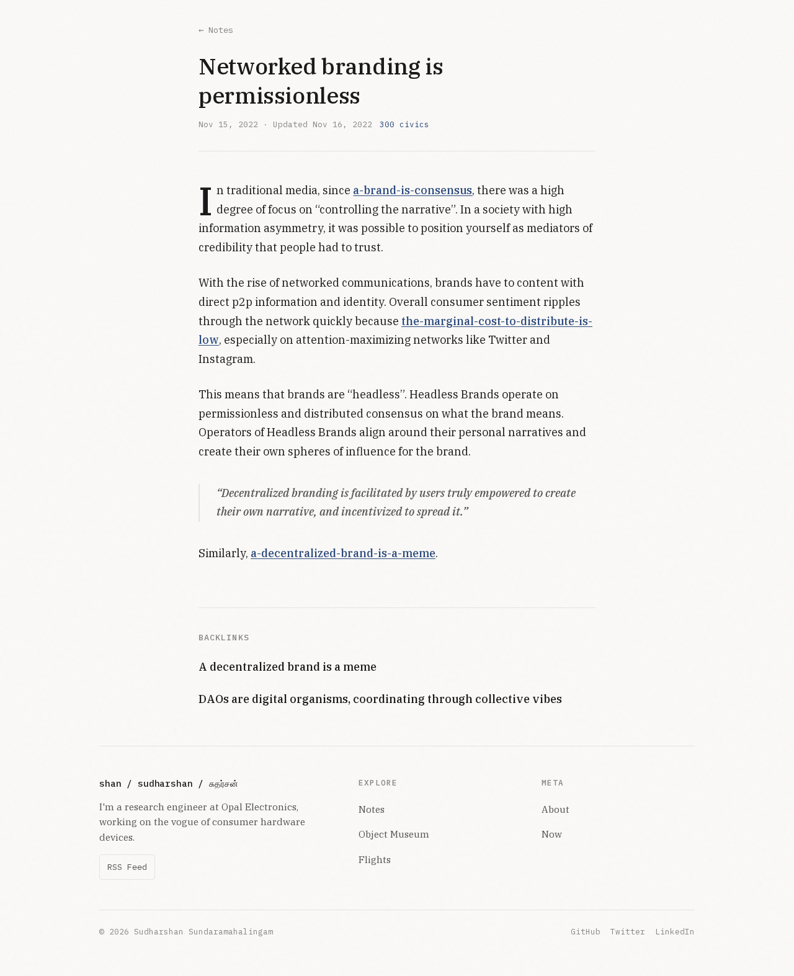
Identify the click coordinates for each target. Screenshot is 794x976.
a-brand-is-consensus (412, 190)
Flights (375, 859)
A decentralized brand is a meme (287, 667)
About (555, 809)
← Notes (215, 29)
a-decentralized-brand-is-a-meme (343, 553)
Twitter (627, 931)
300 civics (404, 124)
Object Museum (394, 834)
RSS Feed (127, 866)
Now (552, 834)
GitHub (585, 931)
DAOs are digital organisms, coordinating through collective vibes (380, 699)
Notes (372, 809)
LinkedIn (675, 931)
